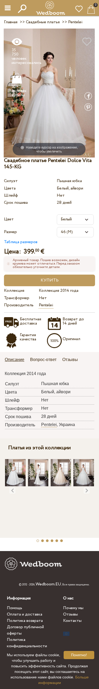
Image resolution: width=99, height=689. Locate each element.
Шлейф (11, 195)
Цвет (9, 219)
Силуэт (11, 180)
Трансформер (16, 297)
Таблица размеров (20, 242)
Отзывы (70, 614)
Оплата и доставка (24, 614)
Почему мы (73, 608)
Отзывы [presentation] (70, 359)
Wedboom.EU (48, 584)
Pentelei (46, 305)
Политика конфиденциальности (27, 643)
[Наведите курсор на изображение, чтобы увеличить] (49, 93)
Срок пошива (16, 202)
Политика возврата (25, 621)
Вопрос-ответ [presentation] (43, 359)
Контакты (72, 621)
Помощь (14, 608)
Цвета (10, 188)
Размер (10, 231)
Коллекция (14, 290)
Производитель (19, 305)
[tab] (16, 360)
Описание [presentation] (14, 359)
